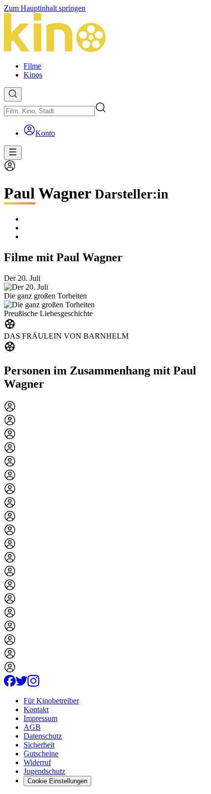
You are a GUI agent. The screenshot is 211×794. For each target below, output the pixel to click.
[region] (105, 314)
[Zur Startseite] (105, 33)
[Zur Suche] (13, 94)
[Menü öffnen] (13, 153)
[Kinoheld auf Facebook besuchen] (10, 684)
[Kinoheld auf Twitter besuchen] (21, 684)
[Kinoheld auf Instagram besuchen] (33, 684)
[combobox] (49, 111)
